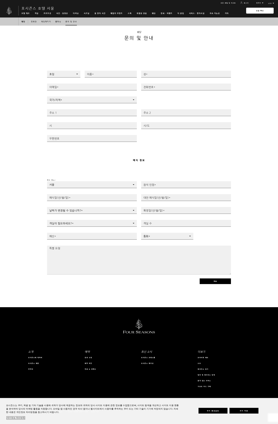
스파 (129, 13)
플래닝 (58, 22)
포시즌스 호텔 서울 (37, 8)
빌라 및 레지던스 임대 (206, 375)
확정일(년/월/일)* (149, 208)
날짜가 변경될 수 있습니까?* (59, 208)
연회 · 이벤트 (166, 13)
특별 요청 (51, 246)
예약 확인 (88, 363)
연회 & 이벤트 (90, 369)
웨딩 (154, 13)
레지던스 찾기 (203, 369)
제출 (215, 281)
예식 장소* (51, 180)
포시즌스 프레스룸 (148, 357)
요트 (199, 363)
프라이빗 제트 (203, 357)
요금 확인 (260, 11)
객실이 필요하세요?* (55, 221)
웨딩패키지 (46, 22)
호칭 (49, 71)
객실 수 (144, 221)
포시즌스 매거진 (147, 363)
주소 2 (144, 110)
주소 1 (50, 110)
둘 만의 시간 (100, 13)
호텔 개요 (25, 13)
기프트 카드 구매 (204, 386)
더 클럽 (181, 13)
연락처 (30, 369)
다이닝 (76, 13)
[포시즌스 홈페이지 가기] (9, 11)
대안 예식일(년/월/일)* (151, 195)
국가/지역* (51, 97)
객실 (37, 13)
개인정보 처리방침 (16, 418)
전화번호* (145, 84)
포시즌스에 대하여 (35, 357)
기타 (227, 13)
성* (142, 71)
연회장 (34, 22)
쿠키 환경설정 (213, 411)
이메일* (50, 84)
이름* (87, 71)
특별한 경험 (142, 13)
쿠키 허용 (244, 411)
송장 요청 (88, 357)
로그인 (246, 3)
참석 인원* (145, 182)
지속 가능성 (215, 13)
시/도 (143, 123)
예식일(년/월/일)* (55, 195)
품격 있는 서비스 (204, 380)
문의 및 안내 (71, 22)
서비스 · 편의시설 (197, 13)
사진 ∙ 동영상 (62, 13)
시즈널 (86, 13)
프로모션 (47, 13)
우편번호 (50, 136)
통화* (143, 233)
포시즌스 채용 (33, 363)
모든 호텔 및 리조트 (228, 3)
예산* (49, 233)
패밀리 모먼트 (117, 13)
